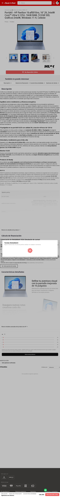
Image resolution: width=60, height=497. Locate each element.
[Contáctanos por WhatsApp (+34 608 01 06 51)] (58, 490)
